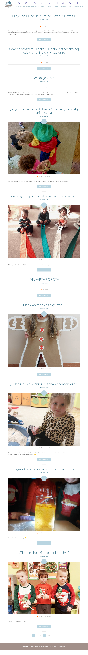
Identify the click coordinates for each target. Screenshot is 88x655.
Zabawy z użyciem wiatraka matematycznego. (44, 196)
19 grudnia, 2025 (44, 308)
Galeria (56, 6)
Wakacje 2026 (44, 78)
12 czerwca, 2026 (44, 56)
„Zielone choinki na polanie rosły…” (44, 552)
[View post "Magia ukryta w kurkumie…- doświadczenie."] (44, 504)
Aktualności (19, 6)
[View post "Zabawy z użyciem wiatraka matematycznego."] (44, 231)
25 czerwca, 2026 (44, 19)
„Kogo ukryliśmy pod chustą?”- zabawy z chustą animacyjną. (44, 111)
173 (49, 636)
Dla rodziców (26, 6)
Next (54, 636)
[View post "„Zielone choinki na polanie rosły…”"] (44, 588)
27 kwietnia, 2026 (44, 81)
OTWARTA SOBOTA (44, 279)
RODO (49, 6)
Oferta (42, 6)
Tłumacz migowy (78, 6)
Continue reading (43, 39)
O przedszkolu (34, 6)
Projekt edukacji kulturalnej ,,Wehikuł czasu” (44, 16)
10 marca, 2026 (44, 116)
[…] (16, 34)
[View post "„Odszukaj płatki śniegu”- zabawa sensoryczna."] (44, 419)
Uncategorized (45, 26)
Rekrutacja (63, 6)
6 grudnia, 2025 (44, 472)
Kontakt (70, 6)
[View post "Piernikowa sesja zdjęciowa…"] (44, 340)
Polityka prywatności (61, 646)
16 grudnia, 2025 (44, 387)
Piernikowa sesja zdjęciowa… (44, 305)
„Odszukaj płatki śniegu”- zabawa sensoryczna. (44, 384)
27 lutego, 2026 (44, 199)
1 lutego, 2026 (44, 283)
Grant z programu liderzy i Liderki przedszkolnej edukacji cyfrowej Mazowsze (44, 50)
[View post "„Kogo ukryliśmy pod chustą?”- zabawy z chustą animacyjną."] (44, 148)
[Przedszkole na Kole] (8, 4)
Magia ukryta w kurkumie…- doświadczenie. (44, 469)
